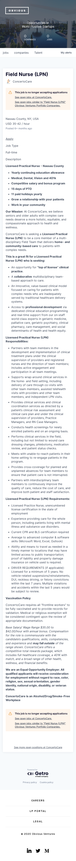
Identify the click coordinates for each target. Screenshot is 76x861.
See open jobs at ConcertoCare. (33, 97)
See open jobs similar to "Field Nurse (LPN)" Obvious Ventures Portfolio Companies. (40, 103)
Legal (38, 821)
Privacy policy (30, 782)
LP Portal (38, 811)
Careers (38, 800)
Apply (9, 139)
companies (21, 52)
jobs (5, 52)
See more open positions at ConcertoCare (38, 747)
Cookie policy (46, 782)
